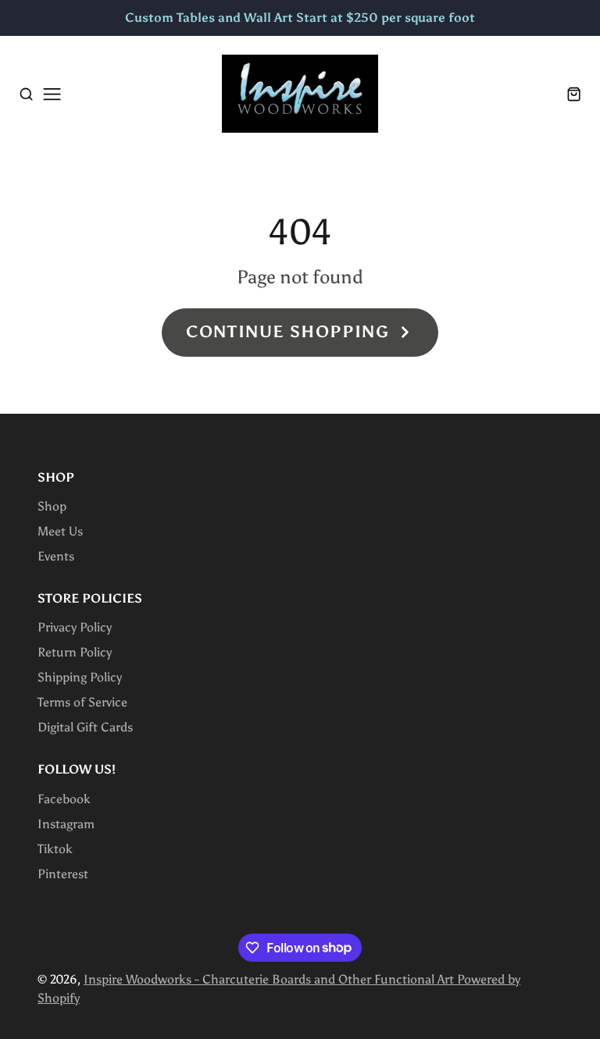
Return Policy (75, 652)
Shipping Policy (80, 677)
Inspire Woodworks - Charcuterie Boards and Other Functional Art (270, 979)
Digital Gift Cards (85, 727)
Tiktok (55, 849)
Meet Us (60, 531)
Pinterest (63, 873)
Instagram (66, 824)
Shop (52, 506)
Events (56, 556)
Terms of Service (82, 702)
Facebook (64, 799)
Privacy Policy (75, 627)
